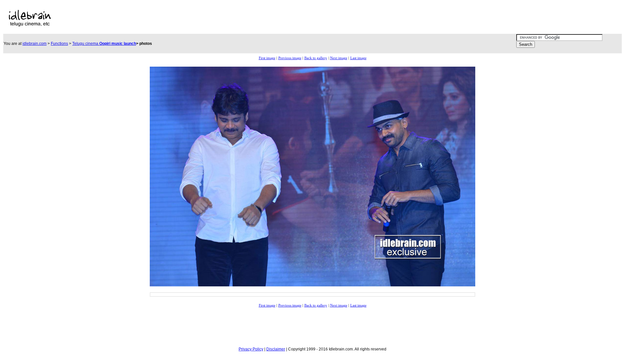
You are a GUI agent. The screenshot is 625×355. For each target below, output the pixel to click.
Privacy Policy (251, 349)
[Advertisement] (235, 18)
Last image (358, 58)
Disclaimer (275, 349)
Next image (338, 58)
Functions (59, 43)
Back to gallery (315, 58)
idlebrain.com (34, 43)
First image (267, 58)
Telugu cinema (104, 43)
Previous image (289, 58)
